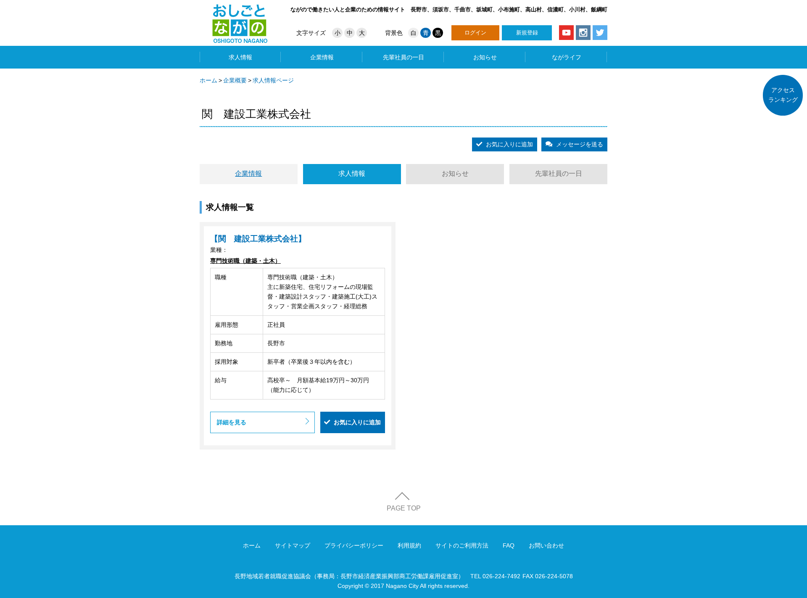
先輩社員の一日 (403, 57)
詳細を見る (231, 422)
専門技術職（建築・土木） (245, 260)
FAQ (508, 545)
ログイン (475, 32)
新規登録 (527, 32)
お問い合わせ (546, 545)
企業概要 (235, 80)
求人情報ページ (273, 80)
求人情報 (240, 57)
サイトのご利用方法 (461, 545)
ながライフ (566, 57)
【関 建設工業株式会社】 (258, 239)
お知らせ (485, 57)
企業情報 (322, 57)
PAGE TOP (404, 508)
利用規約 (409, 545)
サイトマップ (292, 545)
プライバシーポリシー (353, 545)
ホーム (208, 80)
